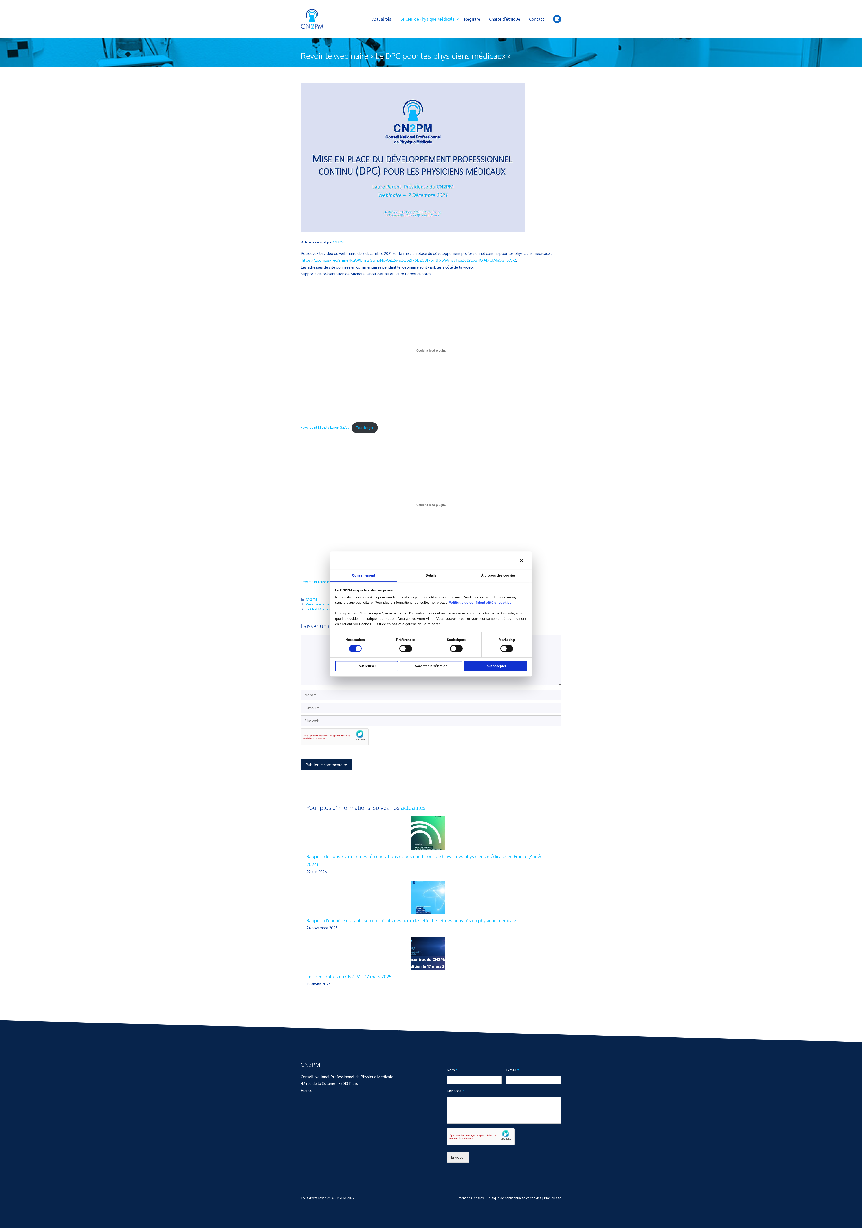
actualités (413, 807)
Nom (452, 1070)
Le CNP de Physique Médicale (427, 19)
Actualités (381, 19)
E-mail (512, 1070)
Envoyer (458, 1157)
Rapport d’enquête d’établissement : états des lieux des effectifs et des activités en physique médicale (411, 920)
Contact (536, 19)
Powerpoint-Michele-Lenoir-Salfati (325, 428)
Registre (472, 19)
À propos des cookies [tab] (498, 575)
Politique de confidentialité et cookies (480, 602)
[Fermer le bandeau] (521, 560)
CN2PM (311, 599)
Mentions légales (471, 1198)
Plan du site (552, 1198)
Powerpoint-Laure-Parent (318, 582)
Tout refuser (366, 666)
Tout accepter (495, 666)
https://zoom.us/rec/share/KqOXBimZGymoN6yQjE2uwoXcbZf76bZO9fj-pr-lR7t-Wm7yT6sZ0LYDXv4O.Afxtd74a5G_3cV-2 (409, 260)
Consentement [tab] (363, 575)
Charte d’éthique (504, 19)
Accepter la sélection (431, 666)
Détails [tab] (431, 575)
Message (455, 1091)
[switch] (405, 648)
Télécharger (364, 428)
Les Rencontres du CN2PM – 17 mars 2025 (348, 976)
